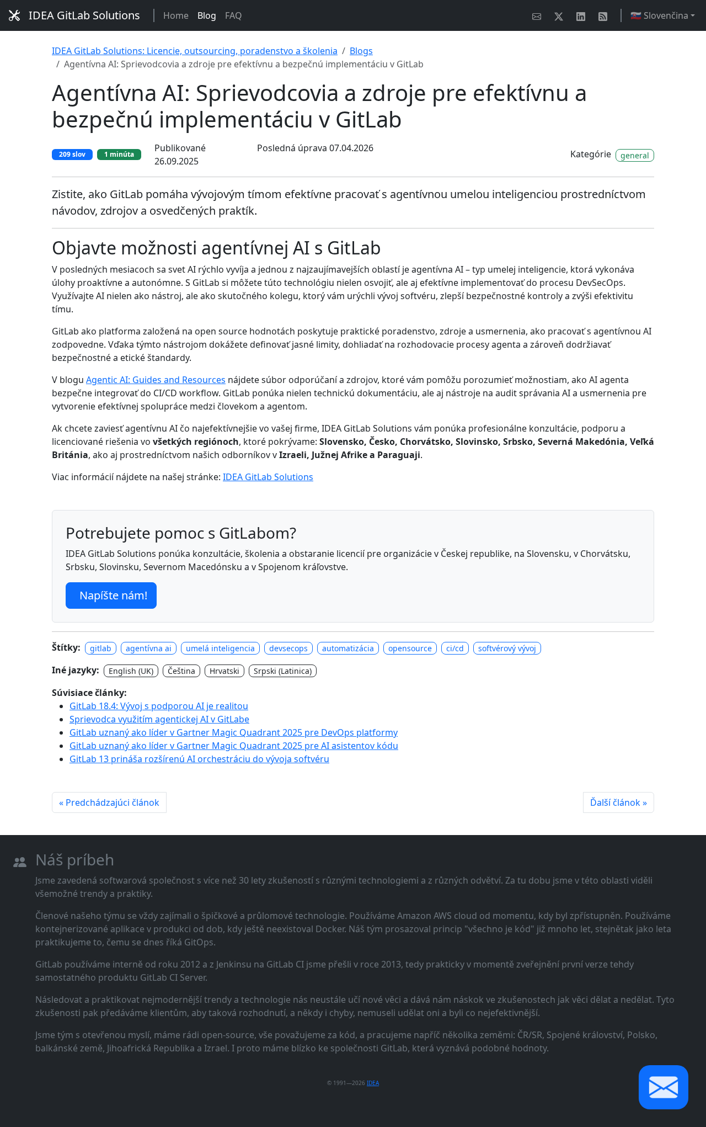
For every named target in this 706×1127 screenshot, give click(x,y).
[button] (663, 1087)
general (635, 155)
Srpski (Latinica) (283, 671)
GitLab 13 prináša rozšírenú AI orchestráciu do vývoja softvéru (199, 759)
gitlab (100, 648)
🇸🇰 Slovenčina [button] (659, 15)
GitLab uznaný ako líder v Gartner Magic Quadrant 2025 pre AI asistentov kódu (233, 746)
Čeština (181, 671)
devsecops (288, 648)
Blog (206, 15)
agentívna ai (149, 648)
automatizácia (348, 648)
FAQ (233, 15)
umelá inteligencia (220, 648)
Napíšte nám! (113, 595)
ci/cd (455, 648)
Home (176, 15)
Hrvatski (224, 671)
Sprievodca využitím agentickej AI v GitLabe (159, 719)
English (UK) (131, 671)
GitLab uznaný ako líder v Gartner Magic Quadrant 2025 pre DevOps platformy (233, 732)
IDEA (373, 1083)
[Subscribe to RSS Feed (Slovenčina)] (605, 15)
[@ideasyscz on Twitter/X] (561, 15)
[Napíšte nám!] (539, 15)
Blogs (361, 51)
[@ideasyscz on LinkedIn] (583, 15)
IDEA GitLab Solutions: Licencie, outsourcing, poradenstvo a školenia (195, 51)
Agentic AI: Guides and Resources (156, 380)
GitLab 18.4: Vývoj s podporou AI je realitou (158, 706)
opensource (410, 648)
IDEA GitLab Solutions (84, 15)
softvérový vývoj (507, 648)
